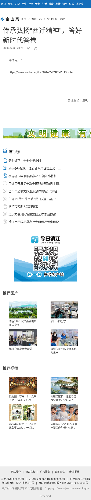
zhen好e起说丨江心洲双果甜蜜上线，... (34, 168)
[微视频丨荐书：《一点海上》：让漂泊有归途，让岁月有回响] (23, 385)
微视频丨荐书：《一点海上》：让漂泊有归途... (22, 398)
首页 (3, 4)
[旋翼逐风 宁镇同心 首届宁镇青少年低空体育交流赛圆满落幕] (64, 412)
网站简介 (16, 471)
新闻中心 (37, 19)
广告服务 (45, 471)
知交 (65, 4)
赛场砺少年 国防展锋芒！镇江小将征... (33, 176)
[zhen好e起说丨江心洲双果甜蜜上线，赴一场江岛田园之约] (23, 412)
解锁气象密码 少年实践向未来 (64, 351)
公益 (72, 4)
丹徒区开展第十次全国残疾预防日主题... (34, 183)
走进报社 (74, 471)
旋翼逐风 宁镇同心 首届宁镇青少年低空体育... (64, 426)
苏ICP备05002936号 (13, 479)
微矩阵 (79, 4)
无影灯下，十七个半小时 (24, 160)
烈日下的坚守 (58, 321)
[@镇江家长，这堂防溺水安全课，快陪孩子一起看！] (64, 385)
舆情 (58, 4)
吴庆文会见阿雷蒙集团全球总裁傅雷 (32, 214)
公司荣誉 (30, 471)
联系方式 (60, 471)
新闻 (11, 4)
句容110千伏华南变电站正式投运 (22, 323)
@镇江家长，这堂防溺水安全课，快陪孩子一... (64, 398)
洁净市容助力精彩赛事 (23, 206)
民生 (24, 4)
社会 (31, 4)
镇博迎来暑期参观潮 (20, 349)
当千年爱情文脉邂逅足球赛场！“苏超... (33, 191)
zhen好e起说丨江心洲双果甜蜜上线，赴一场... (23, 426)
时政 (18, 4)
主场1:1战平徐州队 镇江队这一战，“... (33, 199)
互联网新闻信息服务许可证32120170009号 (63, 483)
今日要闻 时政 (56, 19)
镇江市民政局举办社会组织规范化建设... (34, 222)
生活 (45, 4)
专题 (38, 4)
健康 (51, 4)
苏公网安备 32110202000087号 (47, 479)
